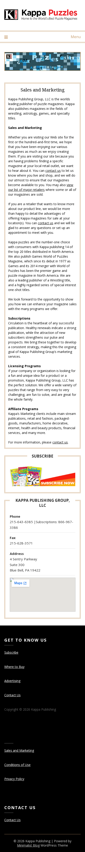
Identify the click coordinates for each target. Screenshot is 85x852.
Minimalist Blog (28, 845)
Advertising (12, 681)
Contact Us (12, 695)
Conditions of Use (17, 765)
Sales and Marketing (19, 750)
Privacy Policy (14, 779)
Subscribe (11, 652)
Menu (76, 36)
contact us (53, 170)
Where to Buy (14, 667)
